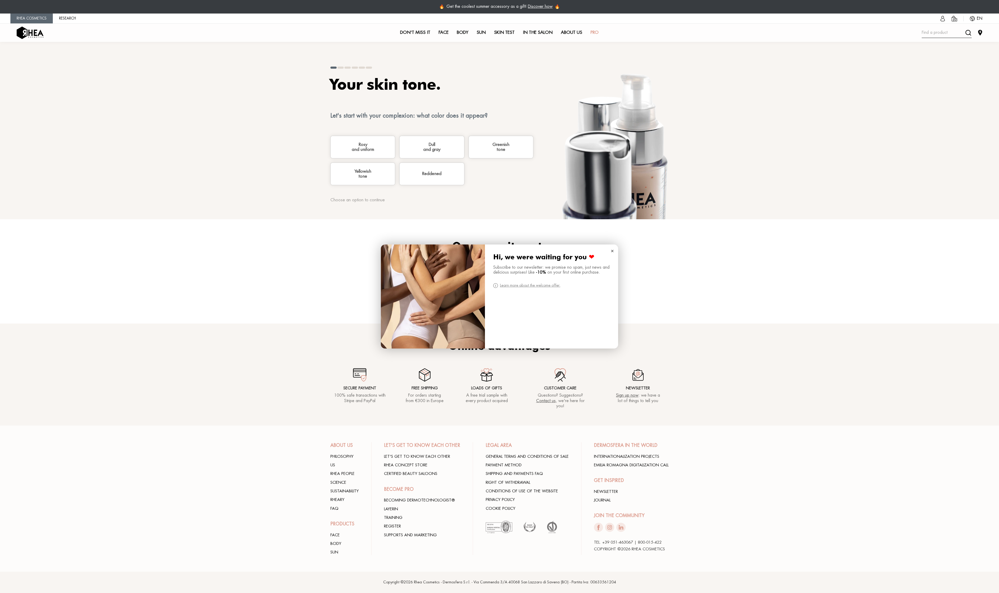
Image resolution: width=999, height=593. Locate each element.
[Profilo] (942, 18)
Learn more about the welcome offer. (530, 285)
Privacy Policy (500, 500)
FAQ (334, 508)
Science (338, 482)
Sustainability (344, 491)
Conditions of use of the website (522, 491)
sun (334, 552)
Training (393, 517)
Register (392, 526)
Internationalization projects (626, 456)
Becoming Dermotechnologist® (419, 500)
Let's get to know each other (417, 456)
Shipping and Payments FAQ (514, 474)
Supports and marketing (410, 535)
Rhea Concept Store (405, 465)
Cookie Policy (500, 508)
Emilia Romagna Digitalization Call (631, 465)
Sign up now (627, 395)
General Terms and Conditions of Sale (527, 456)
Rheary (337, 500)
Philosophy (342, 456)
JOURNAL (602, 500)
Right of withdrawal (508, 482)
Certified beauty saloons (410, 474)
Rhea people (342, 474)
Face (335, 535)
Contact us (546, 401)
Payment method (504, 465)
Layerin (391, 509)
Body (335, 544)
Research (67, 18)
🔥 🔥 (499, 6)
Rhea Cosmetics (32, 18)
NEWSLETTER (606, 491)
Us (332, 465)
